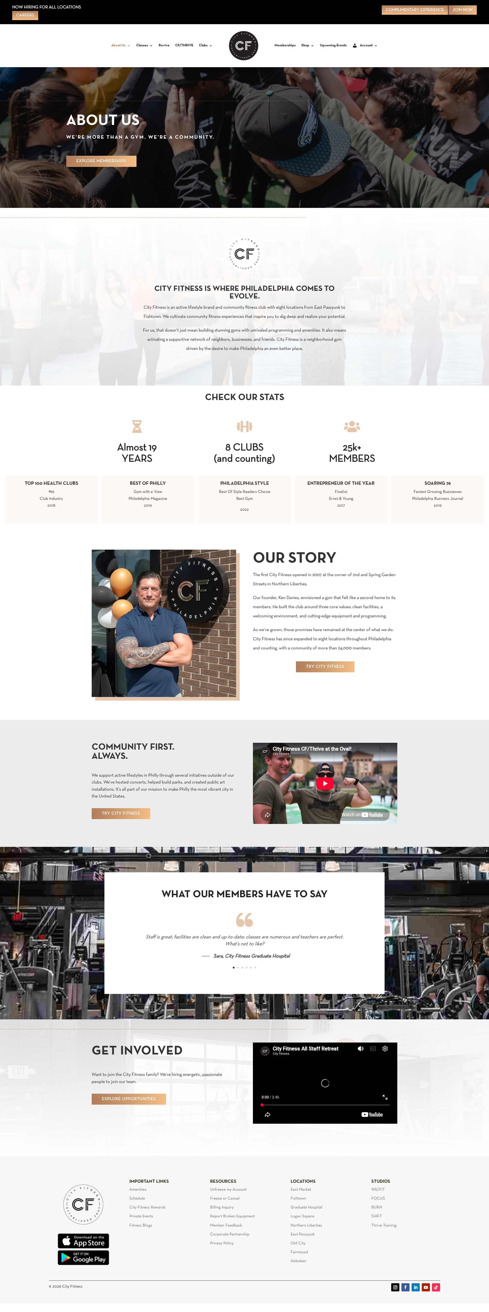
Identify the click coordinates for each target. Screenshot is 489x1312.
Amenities (137, 1189)
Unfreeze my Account (228, 1189)
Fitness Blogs (140, 1225)
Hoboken (298, 1261)
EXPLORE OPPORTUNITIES (129, 1099)
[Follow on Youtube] (426, 1287)
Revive (164, 45)
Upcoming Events (333, 45)
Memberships (285, 45)
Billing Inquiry (222, 1207)
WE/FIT (378, 1189)
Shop (305, 45)
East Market (301, 1189)
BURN (376, 1207)
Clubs (203, 45)
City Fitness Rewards (147, 1207)
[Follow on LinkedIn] (416, 1287)
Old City (298, 1243)
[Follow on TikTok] (436, 1287)
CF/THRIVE (184, 45)
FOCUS (378, 1198)
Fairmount (299, 1252)
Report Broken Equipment (232, 1216)
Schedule (137, 1198)
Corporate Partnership (229, 1234)
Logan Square (302, 1216)
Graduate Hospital (306, 1207)
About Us (118, 45)
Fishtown (298, 1198)
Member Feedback (226, 1225)
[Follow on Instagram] (395, 1287)
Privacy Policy (222, 1243)
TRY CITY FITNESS (325, 666)
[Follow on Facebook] (405, 1287)
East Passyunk (303, 1234)
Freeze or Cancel (225, 1198)
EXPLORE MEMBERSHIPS (101, 161)
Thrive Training (384, 1225)
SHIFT (376, 1216)
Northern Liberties (306, 1225)
